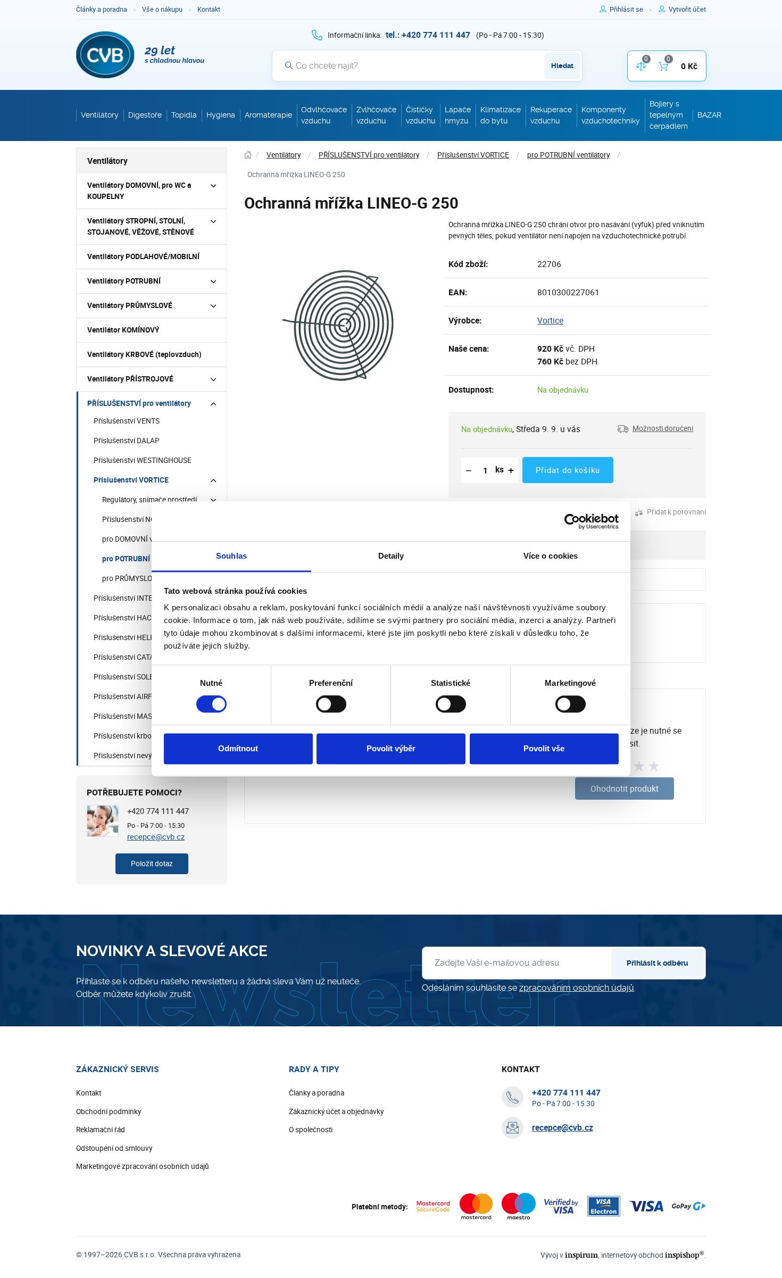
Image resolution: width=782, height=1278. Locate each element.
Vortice (550, 320)
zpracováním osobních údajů (576, 988)
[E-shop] (248, 155)
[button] (655, 429)
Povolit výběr (391, 748)
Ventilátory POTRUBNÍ (124, 281)
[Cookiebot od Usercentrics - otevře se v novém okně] (572, 521)
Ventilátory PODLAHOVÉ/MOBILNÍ (143, 256)
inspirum (581, 1255)
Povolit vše (543, 748)
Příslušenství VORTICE (131, 480)
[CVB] (140, 54)
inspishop (684, 1255)
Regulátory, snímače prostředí (149, 499)
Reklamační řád (100, 1129)
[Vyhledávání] (289, 65)
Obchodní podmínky (108, 1111)
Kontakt (208, 9)
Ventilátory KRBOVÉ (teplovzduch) (144, 354)
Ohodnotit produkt (624, 788)
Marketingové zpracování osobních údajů (142, 1166)
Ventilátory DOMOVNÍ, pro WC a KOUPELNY (139, 190)
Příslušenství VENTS (127, 421)
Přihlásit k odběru (657, 963)
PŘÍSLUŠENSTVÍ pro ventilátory (139, 403)
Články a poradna (101, 9)
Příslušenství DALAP (127, 440)
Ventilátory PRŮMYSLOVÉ (129, 305)
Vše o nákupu (162, 9)
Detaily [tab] (391, 555)
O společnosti (310, 1129)
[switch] (331, 704)
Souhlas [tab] (231, 555)
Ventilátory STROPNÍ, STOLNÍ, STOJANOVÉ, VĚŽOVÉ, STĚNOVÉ (140, 226)
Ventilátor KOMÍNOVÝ (123, 330)
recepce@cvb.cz (156, 836)
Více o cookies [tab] (550, 555)
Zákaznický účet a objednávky (336, 1111)
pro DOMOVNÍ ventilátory (142, 539)
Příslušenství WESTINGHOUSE (143, 460)
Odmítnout (238, 748)
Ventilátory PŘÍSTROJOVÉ (130, 379)
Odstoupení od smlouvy (114, 1148)
